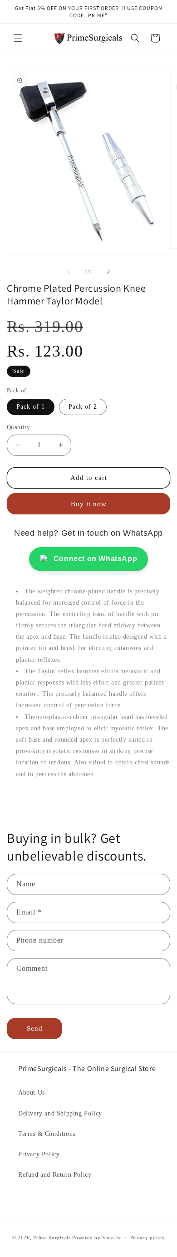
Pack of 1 (30, 406)
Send (35, 1028)
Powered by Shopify (96, 1237)
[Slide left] (69, 272)
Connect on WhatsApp (95, 558)
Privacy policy (147, 1237)
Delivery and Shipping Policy (60, 1113)
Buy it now (89, 504)
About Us (31, 1092)
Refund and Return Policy (54, 1174)
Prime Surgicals (52, 1237)
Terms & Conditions (46, 1133)
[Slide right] (108, 272)
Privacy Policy (38, 1154)
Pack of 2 (83, 406)
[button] (18, 38)
